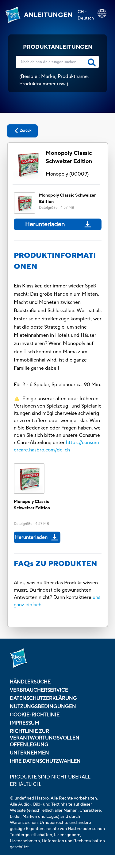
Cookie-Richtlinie (34, 715)
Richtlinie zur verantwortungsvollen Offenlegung (44, 738)
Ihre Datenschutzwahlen (45, 761)
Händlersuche (30, 682)
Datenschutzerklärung (43, 698)
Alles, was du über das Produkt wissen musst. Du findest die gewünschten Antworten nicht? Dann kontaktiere (56, 590)
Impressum (24, 723)
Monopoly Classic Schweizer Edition (69, 157)
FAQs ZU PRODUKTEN (55, 563)
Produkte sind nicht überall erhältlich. (50, 780)
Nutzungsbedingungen (43, 707)
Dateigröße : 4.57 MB (56, 207)
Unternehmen (29, 753)
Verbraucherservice (39, 690)
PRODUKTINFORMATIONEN (55, 261)
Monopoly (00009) (67, 174)
